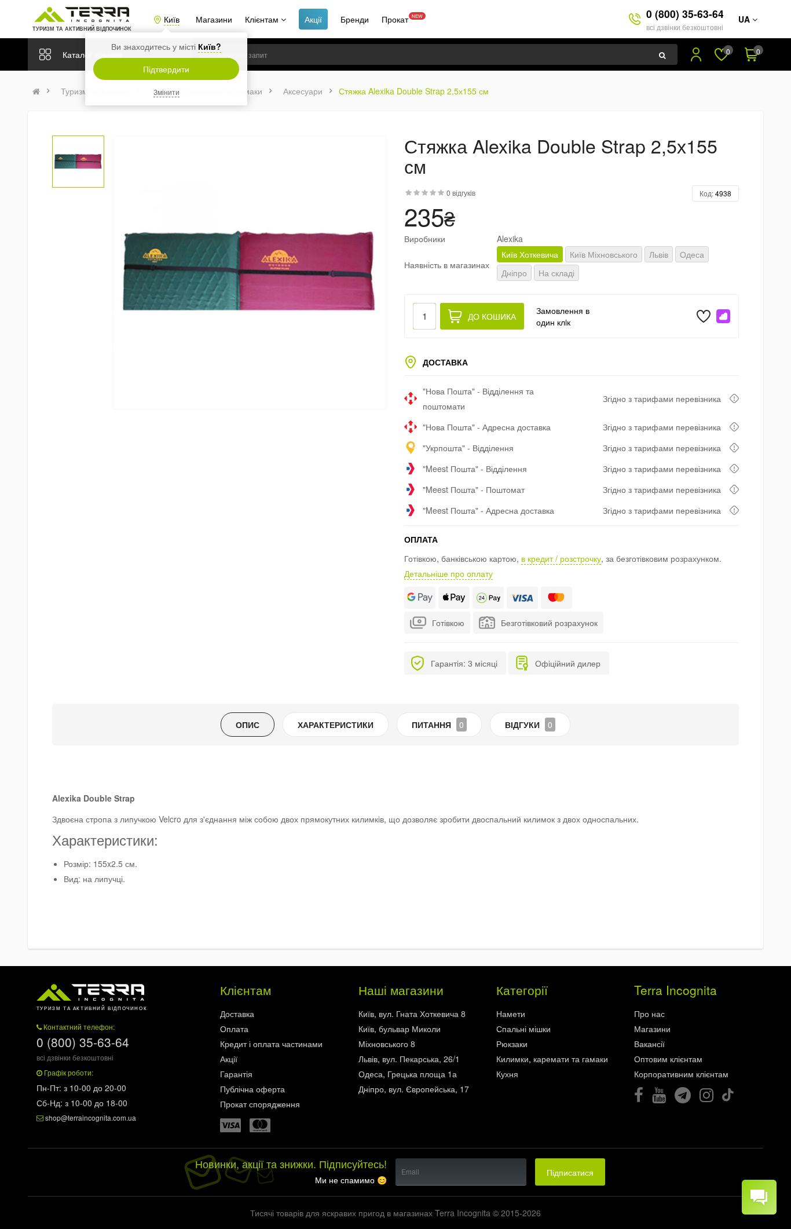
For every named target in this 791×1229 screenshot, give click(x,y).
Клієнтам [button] (263, 19)
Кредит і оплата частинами (271, 1043)
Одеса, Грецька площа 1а (407, 1074)
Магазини (214, 19)
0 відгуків (460, 192)
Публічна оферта (252, 1089)
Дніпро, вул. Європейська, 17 (413, 1089)
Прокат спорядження (260, 1104)
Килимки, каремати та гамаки (552, 1059)
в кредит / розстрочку (561, 558)
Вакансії (649, 1043)
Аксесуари (303, 91)
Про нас (649, 1013)
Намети (510, 1013)
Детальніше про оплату (448, 573)
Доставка (237, 1013)
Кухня (507, 1074)
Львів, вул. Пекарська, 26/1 (409, 1059)
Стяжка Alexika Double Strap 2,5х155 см (414, 91)
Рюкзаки (512, 1043)
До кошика (492, 316)
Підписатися (570, 1172)
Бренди (354, 19)
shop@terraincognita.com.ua (90, 1117)
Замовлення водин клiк (562, 316)
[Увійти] (696, 54)
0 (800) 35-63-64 (685, 13)
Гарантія (236, 1074)
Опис (247, 724)
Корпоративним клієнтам (681, 1074)
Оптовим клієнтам (668, 1059)
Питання (438, 724)
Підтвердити (166, 69)
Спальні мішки (523, 1028)
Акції (313, 19)
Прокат (395, 19)
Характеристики (335, 724)
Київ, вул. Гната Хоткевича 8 (412, 1013)
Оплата (234, 1028)
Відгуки (528, 724)
